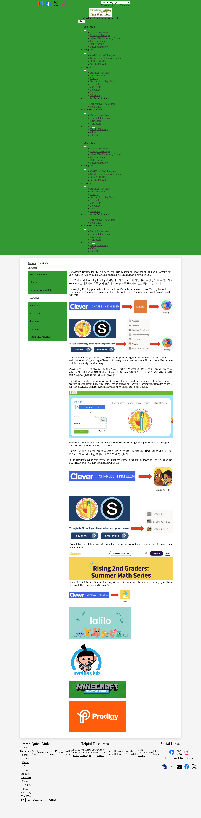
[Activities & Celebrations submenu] (85, 101)
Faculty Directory (99, 46)
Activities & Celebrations (102, 104)
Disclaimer (95, 121)
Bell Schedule (97, 44)
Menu (81, 21)
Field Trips (95, 106)
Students (32, 263)
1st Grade (95, 84)
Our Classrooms (98, 41)
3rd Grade (95, 89)
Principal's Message (100, 35)
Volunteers (95, 123)
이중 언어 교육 (98, 61)
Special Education (99, 64)
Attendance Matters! (100, 72)
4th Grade (95, 92)
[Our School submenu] (85, 30)
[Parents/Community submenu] (85, 113)
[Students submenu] (85, 70)
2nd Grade (95, 87)
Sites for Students (99, 75)
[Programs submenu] (85, 53)
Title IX (94, 135)
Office (93, 132)
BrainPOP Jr (87, 442)
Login (27, 800)
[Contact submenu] (93, 127)
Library (94, 78)
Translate (124, 5)
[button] (85, 146)
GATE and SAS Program (103, 55)
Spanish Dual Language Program (106, 58)
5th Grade (95, 95)
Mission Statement (99, 32)
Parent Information (99, 115)
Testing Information (100, 118)
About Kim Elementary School (105, 38)
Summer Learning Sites (102, 81)
